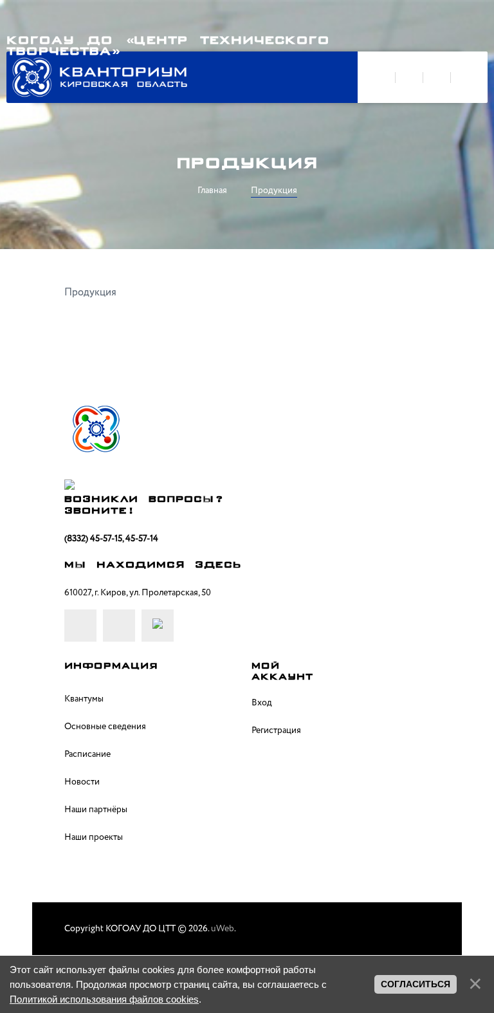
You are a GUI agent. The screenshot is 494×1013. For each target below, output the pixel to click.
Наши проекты (93, 837)
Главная (212, 190)
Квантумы (84, 698)
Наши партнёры (95, 809)
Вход (262, 702)
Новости (82, 782)
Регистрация (276, 730)
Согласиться (415, 984)
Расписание (87, 754)
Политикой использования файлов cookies (104, 999)
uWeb (222, 928)
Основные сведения (105, 726)
